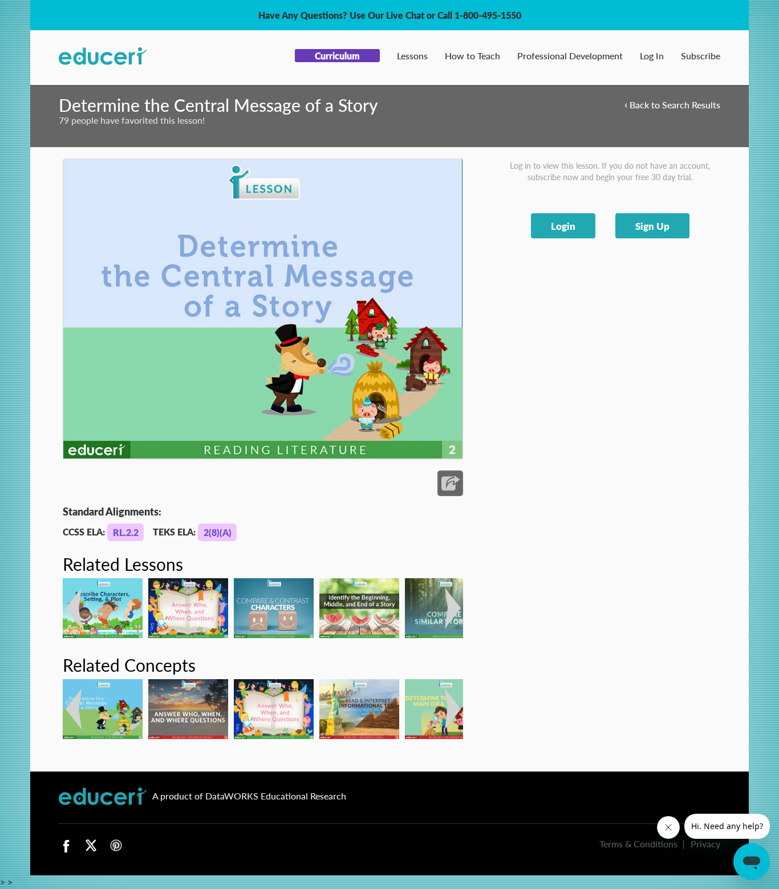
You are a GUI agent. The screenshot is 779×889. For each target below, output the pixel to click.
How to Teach (472, 55)
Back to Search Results (672, 104)
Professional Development (570, 55)
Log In (652, 55)
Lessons (412, 55)
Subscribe (700, 55)
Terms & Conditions (638, 843)
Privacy (705, 843)
